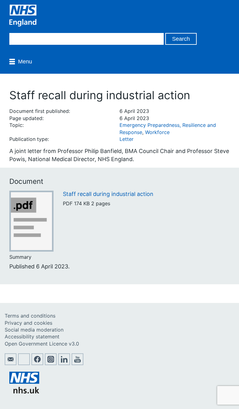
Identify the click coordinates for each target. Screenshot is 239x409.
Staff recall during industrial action (108, 194)
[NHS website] (24, 391)
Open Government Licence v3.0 (42, 344)
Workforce (157, 132)
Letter (127, 139)
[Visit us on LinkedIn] (64, 363)
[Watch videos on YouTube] (77, 363)
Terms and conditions (30, 316)
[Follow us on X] (24, 363)
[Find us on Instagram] (51, 363)
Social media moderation (34, 330)
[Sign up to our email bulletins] (10, 363)
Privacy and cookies (28, 323)
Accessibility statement (32, 336)
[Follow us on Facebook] (37, 363)
